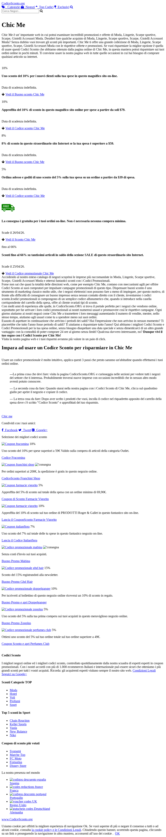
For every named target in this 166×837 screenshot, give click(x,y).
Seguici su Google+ (14, 674)
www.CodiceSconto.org (17, 819)
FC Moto (15, 758)
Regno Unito (18, 805)
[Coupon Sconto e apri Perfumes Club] (26, 630)
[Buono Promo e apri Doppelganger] (26, 588)
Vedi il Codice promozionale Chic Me (29, 273)
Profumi (15, 701)
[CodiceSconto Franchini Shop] (18, 464)
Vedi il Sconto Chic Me (20, 239)
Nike (13, 735)
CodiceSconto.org (13, 3)
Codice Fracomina (13, 457)
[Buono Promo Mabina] (22, 547)
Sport (13, 704)
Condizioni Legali (144, 670)
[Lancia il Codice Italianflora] (16, 526)
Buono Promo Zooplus (16, 623)
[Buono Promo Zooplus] (22, 609)
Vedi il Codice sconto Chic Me (25, 128)
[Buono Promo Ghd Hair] (23, 568)
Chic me (7, 416)
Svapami (15, 751)
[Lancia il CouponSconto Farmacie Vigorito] (20, 506)
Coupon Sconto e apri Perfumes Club (25, 643)
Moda (13, 690)
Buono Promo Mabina (16, 561)
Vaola (13, 728)
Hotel (13, 694)
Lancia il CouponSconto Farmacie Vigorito (29, 519)
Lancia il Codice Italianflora (19, 540)
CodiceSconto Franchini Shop (21, 478)
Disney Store (18, 765)
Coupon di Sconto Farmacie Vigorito (25, 499)
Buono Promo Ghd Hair (17, 581)
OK (117, 833)
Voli (12, 697)
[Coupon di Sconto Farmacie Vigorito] (20, 485)
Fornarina (16, 762)
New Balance (18, 731)
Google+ (41, 430)
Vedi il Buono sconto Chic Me (24, 94)
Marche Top (17, 755)
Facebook (10, 430)
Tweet (26, 430)
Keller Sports (18, 724)
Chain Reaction (20, 720)
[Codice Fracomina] (15, 444)
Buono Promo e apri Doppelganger (24, 602)
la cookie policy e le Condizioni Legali (56, 830)
